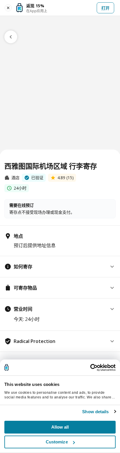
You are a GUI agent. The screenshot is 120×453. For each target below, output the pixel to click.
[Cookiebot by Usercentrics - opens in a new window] (90, 367)
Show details (95, 411)
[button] (60, 266)
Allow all (60, 427)
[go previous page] (10, 36)
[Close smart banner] (8, 7)
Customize (57, 441)
